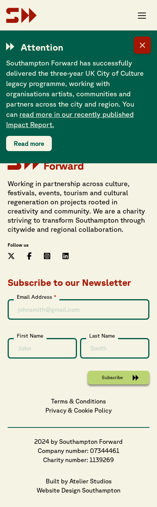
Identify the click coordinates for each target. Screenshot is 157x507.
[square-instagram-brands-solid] (47, 255)
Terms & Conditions (78, 401)
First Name (30, 336)
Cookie (83, 410)
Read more (29, 143)
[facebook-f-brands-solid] (29, 255)
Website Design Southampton (78, 490)
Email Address (36, 297)
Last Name (102, 336)
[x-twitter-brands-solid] (11, 255)
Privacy (55, 410)
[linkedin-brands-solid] (65, 255)
